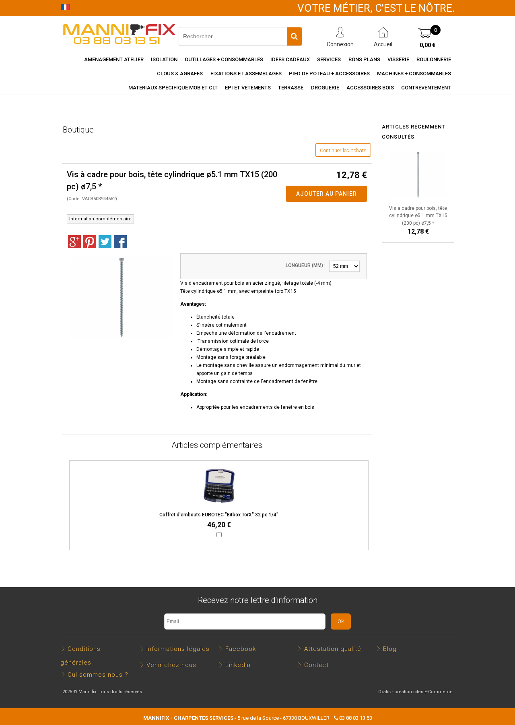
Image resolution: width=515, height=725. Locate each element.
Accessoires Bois (370, 88)
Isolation (164, 59)
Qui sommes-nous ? (98, 674)
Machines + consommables (414, 73)
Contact (316, 665)
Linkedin (238, 665)
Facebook (240, 648)
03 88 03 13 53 (355, 718)
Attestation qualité (332, 648)
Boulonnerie (433, 59)
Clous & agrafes (180, 73)
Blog (390, 648)
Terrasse (290, 88)
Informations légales (178, 648)
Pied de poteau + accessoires (329, 73)
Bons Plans (364, 59)
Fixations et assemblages (246, 73)
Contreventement (426, 88)
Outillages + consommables (224, 59)
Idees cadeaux (290, 59)
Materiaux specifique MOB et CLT (173, 88)
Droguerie (325, 88)
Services (329, 59)
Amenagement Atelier (114, 59)
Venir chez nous (171, 665)
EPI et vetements (248, 88)
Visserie (398, 59)
